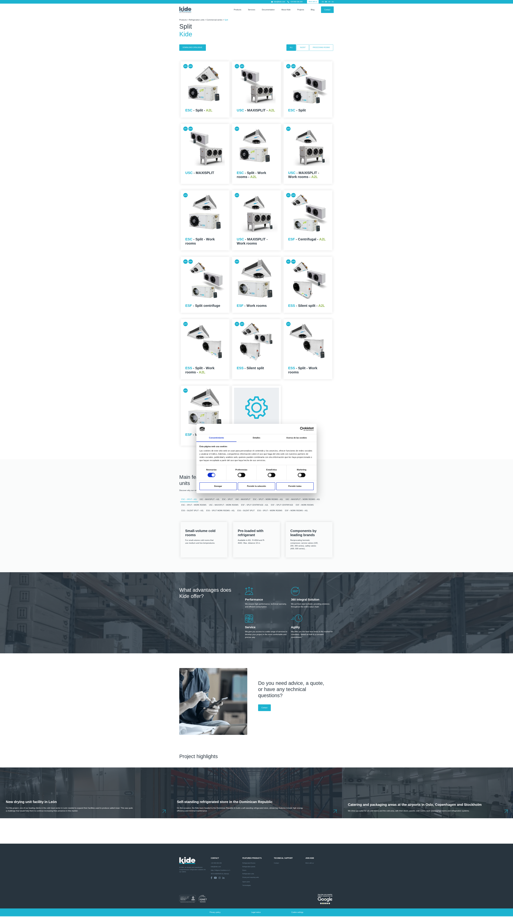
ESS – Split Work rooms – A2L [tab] (220, 511)
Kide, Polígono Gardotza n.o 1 (220, 870)
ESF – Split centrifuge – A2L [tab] (254, 505)
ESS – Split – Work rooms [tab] (269, 511)
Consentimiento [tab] (216, 438)
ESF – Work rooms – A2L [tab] (296, 511)
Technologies (246, 885)
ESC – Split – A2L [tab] (189, 499)
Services (251, 10)
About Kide (286, 10)
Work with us (313, 1)
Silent (303, 47)
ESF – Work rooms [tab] (305, 505)
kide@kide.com (279, 2)
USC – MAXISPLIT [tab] (242, 499)
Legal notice (256, 912)
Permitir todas (295, 486)
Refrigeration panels (248, 866)
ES (323, 2)
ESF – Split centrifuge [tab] (282, 505)
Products (237, 10)
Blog (312, 10)
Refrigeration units (196, 20)
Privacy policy (215, 912)
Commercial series (214, 20)
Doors (244, 870)
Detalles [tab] (256, 438)
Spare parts (246, 882)
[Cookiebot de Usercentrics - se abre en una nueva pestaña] (302, 429)
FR (329, 2)
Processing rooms (321, 47)
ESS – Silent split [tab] (246, 511)
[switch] (241, 475)
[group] (85, 793)
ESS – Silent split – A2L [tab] (192, 511)
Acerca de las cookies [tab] (296, 438)
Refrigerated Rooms (248, 863)
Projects (300, 10)
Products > (184, 20)
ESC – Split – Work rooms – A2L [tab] (268, 499)
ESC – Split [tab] (227, 499)
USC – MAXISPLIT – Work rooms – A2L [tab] (303, 499)
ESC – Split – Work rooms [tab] (193, 505)
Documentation (268, 10)
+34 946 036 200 (296, 2)
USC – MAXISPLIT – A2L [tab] (209, 499)
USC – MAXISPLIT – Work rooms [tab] (223, 505)
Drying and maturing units (250, 877)
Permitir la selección (256, 486)
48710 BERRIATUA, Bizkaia (220, 874)
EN (326, 2)
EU (333, 2)
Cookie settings (297, 912)
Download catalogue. (193, 47)
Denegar (218, 486)
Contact (327, 10)
